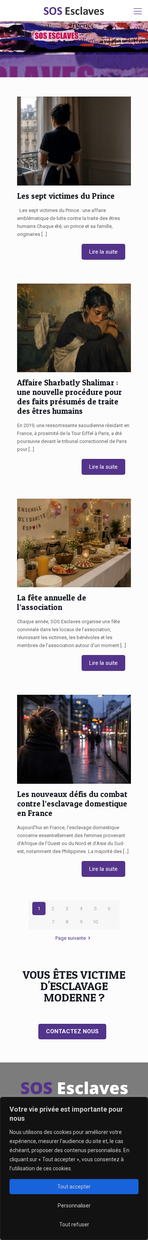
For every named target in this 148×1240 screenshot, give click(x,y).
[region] (74, 1168)
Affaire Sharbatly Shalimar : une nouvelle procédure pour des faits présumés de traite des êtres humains (69, 397)
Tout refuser (74, 1224)
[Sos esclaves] (74, 10)
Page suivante (70, 938)
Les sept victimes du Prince (66, 196)
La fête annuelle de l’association (51, 602)
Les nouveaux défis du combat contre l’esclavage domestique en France (72, 803)
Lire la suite (103, 251)
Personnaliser (74, 1206)
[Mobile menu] (137, 11)
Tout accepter (74, 1187)
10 (95, 922)
